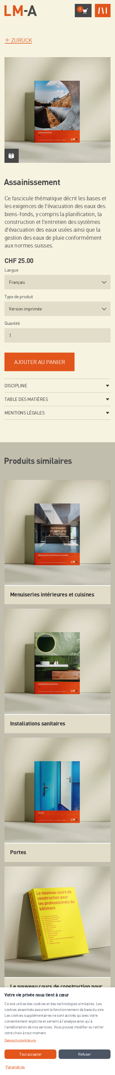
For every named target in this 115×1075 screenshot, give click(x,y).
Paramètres (15, 1066)
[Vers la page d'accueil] (20, 11)
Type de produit (18, 296)
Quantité (12, 323)
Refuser (84, 1054)
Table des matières (26, 399)
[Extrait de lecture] (11, 156)
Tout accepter (30, 1054)
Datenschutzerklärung (20, 1040)
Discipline (15, 385)
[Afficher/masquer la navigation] (103, 10)
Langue (11, 270)
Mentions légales (24, 413)
